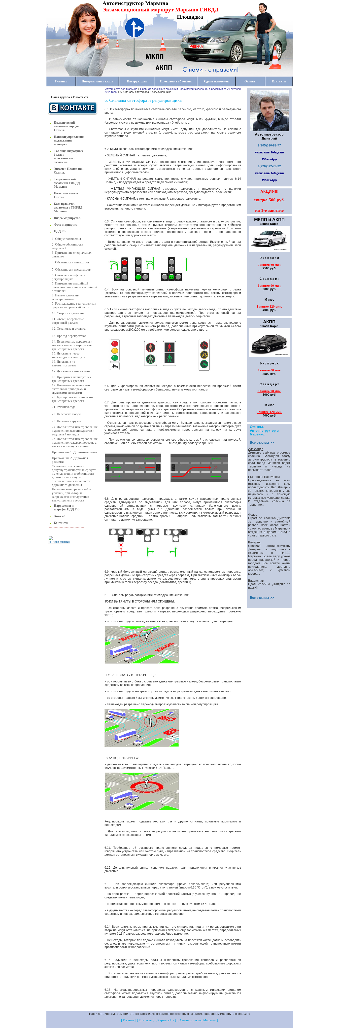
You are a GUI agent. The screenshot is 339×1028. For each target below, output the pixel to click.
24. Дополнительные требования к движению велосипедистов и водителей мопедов (75, 430)
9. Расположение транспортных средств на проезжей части (74, 305)
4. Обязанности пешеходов (71, 262)
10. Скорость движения (68, 313)
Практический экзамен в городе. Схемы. (66, 126)
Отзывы (250, 81)
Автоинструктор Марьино (121, 88)
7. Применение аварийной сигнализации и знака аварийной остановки (74, 287)
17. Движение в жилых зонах (72, 371)
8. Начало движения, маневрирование (66, 297)
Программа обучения (176, 81)
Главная (61, 81)
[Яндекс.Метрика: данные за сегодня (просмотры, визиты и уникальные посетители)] (59, 539)
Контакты (279, 81)
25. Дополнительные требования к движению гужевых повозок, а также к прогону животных (75, 442)
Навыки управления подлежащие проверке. (69, 140)
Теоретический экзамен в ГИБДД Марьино (67, 182)
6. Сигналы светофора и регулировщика (68, 277)
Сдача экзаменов (216, 81)
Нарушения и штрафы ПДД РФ (66, 507)
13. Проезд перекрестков (69, 336)
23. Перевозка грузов (66, 421)
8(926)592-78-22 (269, 166)
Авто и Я (60, 516)
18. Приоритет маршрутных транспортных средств (71, 379)
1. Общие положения (66, 239)
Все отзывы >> (262, 442)
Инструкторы (137, 81)
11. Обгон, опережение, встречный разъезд (68, 320)
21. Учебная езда (63, 407)
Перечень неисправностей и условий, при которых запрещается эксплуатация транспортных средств (71, 495)
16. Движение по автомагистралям (64, 363)
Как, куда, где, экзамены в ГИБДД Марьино (68, 207)
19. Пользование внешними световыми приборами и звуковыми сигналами (71, 389)
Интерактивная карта (97, 81)
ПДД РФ (60, 231)
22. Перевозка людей (66, 414)
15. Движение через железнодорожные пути (68, 355)
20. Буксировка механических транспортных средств (73, 399)
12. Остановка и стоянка (69, 328)
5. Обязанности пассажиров (71, 269)
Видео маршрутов (67, 218)
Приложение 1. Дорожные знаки (74, 452)
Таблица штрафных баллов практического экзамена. (68, 156)
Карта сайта (165, 1020)
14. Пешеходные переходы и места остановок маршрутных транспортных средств (73, 345)
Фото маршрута (65, 224)
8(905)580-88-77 (269, 145)
